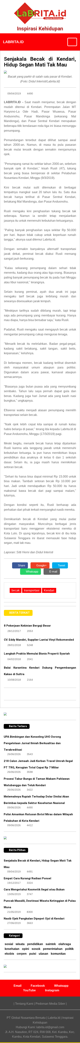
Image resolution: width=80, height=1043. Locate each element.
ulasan (43, 953)
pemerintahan (53, 948)
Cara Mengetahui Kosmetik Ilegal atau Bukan (34, 889)
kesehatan (12, 948)
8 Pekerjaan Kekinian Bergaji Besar (27, 625)
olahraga (64, 944)
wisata (20, 944)
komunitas (58, 953)
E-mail (53, 571)
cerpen (22, 953)
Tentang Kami (24, 1003)
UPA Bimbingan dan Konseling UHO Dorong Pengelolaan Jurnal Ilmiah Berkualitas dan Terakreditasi (32, 743)
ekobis (9, 953)
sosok (36, 948)
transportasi (31, 590)
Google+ (41, 565)
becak (16, 590)
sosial (9, 944)
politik (69, 948)
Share (21, 565)
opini (25, 948)
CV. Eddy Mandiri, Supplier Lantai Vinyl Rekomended (39, 639)
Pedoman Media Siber (50, 1003)
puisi (32, 953)
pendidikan (35, 944)
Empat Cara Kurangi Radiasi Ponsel (27, 878)
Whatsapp (31, 571)
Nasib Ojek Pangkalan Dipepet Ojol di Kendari (34, 918)
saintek (51, 944)
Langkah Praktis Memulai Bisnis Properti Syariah (37, 653)
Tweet (61, 565)
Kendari (49, 590)
